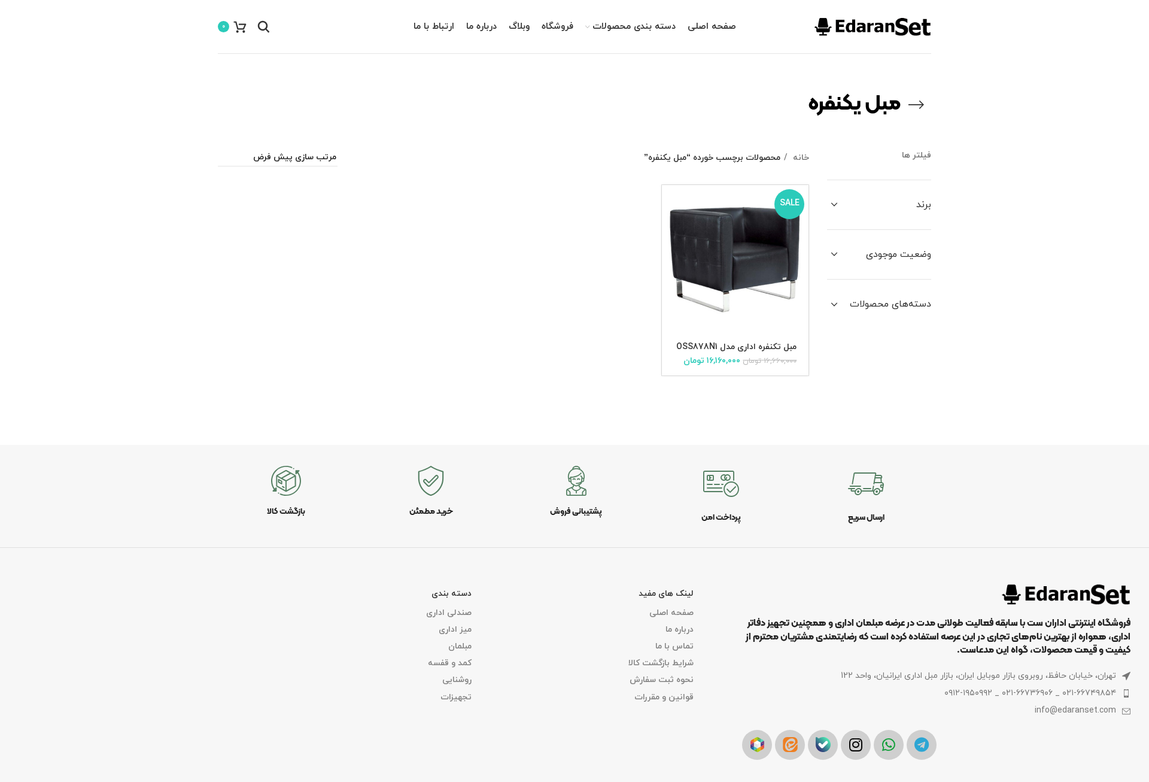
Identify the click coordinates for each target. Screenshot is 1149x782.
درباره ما (679, 629)
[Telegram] (922, 745)
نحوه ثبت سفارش (661, 680)
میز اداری (455, 629)
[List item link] (936, 693)
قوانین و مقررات (663, 697)
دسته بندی (451, 593)
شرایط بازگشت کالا (660, 663)
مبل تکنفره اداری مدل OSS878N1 (736, 347)
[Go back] (916, 105)
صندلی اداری (449, 613)
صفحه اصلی (671, 613)
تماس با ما (674, 646)
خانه (800, 157)
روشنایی (457, 680)
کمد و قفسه (450, 663)
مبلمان (460, 646)
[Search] (263, 27)
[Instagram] (856, 745)
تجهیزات (456, 697)
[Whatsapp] (889, 745)
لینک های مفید (666, 593)
